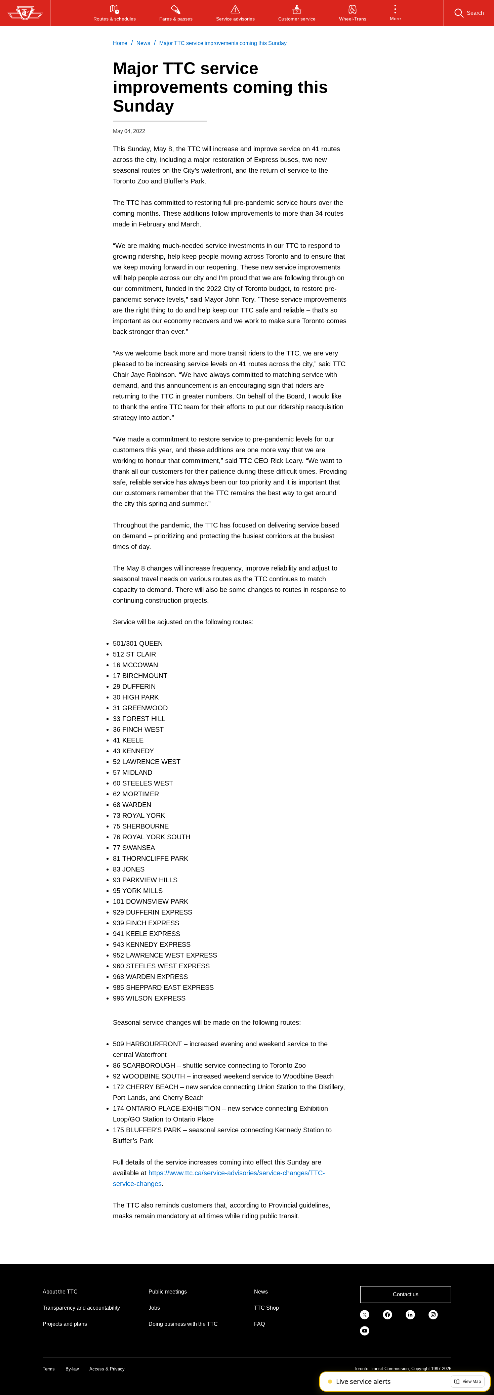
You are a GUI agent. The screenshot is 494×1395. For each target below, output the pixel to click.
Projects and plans (65, 1324)
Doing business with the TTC (183, 1324)
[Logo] (25, 13)
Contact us (405, 1294)
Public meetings (168, 1292)
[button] (395, 13)
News (261, 1292)
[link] (364, 1314)
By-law (72, 1368)
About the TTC (60, 1292)
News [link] (143, 43)
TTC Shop (266, 1308)
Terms (49, 1368)
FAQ (259, 1324)
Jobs (154, 1308)
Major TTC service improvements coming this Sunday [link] (223, 43)
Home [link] (120, 43)
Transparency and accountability (81, 1308)
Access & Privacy (107, 1368)
